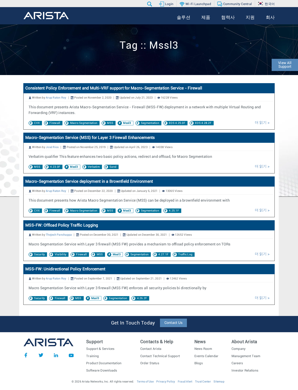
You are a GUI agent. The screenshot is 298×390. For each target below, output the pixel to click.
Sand (112, 166)
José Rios (52, 147)
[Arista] (46, 15)
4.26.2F (142, 298)
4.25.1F (174, 210)
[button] (150, 4)
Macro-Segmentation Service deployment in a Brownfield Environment (89, 181)
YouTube (71, 355)
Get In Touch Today (133, 323)
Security (39, 254)
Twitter (41, 355)
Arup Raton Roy (56, 97)
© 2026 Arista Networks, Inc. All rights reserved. (103, 381)
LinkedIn (56, 355)
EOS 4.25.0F (177, 123)
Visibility (60, 254)
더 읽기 (261, 123)
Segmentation (150, 123)
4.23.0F (55, 166)
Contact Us (173, 323)
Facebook (25, 355)
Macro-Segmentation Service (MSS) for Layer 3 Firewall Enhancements (90, 138)
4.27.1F (163, 254)
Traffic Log (185, 254)
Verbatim (94, 166)
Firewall (54, 123)
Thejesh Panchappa (59, 234)
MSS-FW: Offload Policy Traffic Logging (61, 225)
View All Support (285, 65)
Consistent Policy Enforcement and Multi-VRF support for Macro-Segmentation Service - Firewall (113, 88)
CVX (37, 123)
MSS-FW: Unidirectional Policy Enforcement (65, 269)
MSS (110, 123)
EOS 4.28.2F (203, 123)
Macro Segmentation (84, 123)
